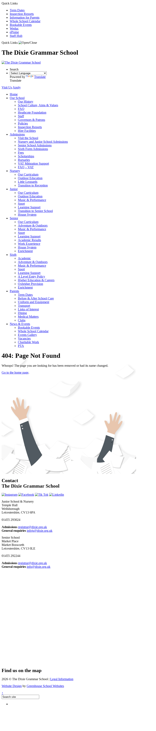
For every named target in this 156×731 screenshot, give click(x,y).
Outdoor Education (30, 178)
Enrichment (25, 251)
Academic (24, 258)
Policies (23, 123)
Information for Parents (24, 17)
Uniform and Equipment (33, 302)
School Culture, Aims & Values (38, 105)
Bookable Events (21, 25)
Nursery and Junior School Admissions (43, 141)
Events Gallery (27, 335)
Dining (22, 313)
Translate (40, 77)
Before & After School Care (36, 298)
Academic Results (29, 240)
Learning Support (29, 207)
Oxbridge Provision (30, 284)
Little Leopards (27, 181)
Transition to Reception (33, 185)
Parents (14, 291)
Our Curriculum (28, 174)
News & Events (20, 324)
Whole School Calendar (25, 21)
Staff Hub (16, 35)
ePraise (14, 32)
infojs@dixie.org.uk (39, 530)
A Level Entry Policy (31, 276)
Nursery (15, 171)
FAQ (21, 109)
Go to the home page (15, 372)
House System (27, 214)
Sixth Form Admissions (33, 149)
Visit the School (28, 138)
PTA (21, 345)
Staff (21, 116)
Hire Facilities (27, 130)
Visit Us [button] (7, 87)
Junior (14, 189)
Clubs (21, 320)
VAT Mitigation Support (33, 163)
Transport (24, 305)
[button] (27, 43)
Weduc (14, 28)
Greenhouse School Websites (45, 686)
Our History (25, 101)
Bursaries (24, 160)
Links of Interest (28, 309)
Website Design (12, 686)
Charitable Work (28, 342)
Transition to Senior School (35, 211)
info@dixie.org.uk (38, 566)
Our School (17, 98)
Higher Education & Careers (36, 280)
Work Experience (29, 243)
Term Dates (17, 10)
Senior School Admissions (35, 145)
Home (14, 94)
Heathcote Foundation (32, 112)
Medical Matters (28, 316)
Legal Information (61, 679)
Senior (14, 218)
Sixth (13, 254)
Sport (21, 203)
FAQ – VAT (26, 167)
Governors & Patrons (31, 119)
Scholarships (26, 156)
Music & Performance (32, 200)
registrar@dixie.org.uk (32, 527)
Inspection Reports (22, 14)
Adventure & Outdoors (33, 225)
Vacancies (24, 338)
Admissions (17, 134)
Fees (21, 152)
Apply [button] (17, 87)
